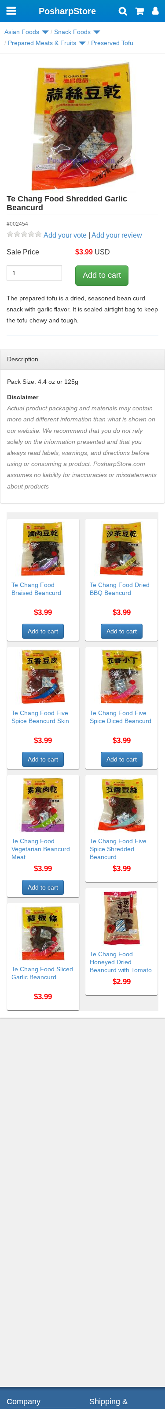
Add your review (117, 235)
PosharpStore (67, 11)
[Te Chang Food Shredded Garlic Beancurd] (82, 126)
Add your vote (65, 235)
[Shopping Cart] (140, 11)
